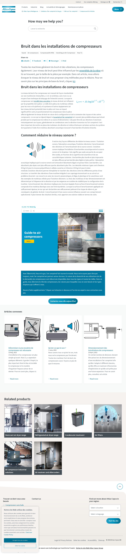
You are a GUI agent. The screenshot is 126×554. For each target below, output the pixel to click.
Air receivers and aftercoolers (47, 472)
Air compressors (33, 53)
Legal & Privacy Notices (63, 540)
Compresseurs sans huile (15, 505)
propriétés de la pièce (90, 70)
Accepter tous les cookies (20, 540)
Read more (14, 379)
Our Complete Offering (90, 2)
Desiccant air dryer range (15, 435)
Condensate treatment (74, 435)
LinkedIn (26, 61)
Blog (41, 7)
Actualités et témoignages (55, 7)
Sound (24, 53)
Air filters (99, 435)
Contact (78, 2)
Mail (64, 61)
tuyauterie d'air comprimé (62, 117)
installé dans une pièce (42, 101)
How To (79, 53)
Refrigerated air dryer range (46, 435)
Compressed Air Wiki (47, 53)
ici (74, 81)
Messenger (55, 61)
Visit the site (113, 521)
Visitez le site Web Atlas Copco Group (89, 548)
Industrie (34, 7)
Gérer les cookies (79, 540)
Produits (25, 7)
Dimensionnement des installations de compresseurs (100, 349)
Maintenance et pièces (75, 7)
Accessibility (92, 540)
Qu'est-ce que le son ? (57, 348)
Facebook (37, 61)
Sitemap (101, 540)
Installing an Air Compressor (65, 53)
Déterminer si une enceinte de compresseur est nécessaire (20, 349)
